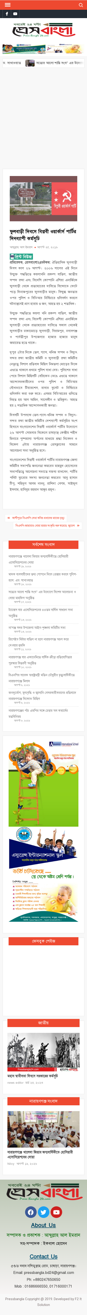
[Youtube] (56, 1212)
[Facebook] (31, 1212)
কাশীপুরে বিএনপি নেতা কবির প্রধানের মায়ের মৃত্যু (38, 518)
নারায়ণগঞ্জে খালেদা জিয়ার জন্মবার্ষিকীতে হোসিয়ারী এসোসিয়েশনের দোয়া (38, 560)
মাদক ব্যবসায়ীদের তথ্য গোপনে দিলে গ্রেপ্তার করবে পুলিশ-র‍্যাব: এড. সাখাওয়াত (43, 577)
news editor (15, 1083)
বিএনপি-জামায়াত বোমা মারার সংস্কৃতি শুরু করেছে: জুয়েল (45, 525)
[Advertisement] (43, 120)
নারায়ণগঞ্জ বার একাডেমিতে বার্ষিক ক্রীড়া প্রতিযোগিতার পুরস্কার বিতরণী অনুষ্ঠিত (40, 660)
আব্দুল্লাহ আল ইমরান (21, 247)
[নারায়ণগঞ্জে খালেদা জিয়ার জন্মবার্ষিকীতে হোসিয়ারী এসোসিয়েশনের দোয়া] (43, 1129)
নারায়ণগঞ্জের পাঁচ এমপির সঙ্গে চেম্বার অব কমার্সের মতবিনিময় (38, 714)
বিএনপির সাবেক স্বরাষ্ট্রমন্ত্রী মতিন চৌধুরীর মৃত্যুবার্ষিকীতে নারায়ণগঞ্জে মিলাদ (42, 678)
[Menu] (7, 5)
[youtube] (15, 14)
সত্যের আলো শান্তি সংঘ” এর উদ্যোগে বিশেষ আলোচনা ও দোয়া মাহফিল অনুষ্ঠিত (42, 595)
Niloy (10, 1164)
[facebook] (7, 14)
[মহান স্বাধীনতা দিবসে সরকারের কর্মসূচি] (43, 1052)
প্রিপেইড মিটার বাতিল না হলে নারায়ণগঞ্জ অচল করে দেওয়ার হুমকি (39, 642)
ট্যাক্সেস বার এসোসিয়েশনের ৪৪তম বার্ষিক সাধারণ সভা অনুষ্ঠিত (41, 613)
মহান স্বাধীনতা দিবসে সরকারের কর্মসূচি (32, 1076)
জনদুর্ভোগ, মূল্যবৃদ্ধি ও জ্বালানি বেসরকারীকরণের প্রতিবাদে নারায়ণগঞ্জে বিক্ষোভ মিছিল (42, 696)
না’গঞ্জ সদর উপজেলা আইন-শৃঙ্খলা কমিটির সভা (37, 628)
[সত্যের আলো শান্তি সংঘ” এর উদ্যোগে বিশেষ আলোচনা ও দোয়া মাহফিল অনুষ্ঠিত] (17, 63)
